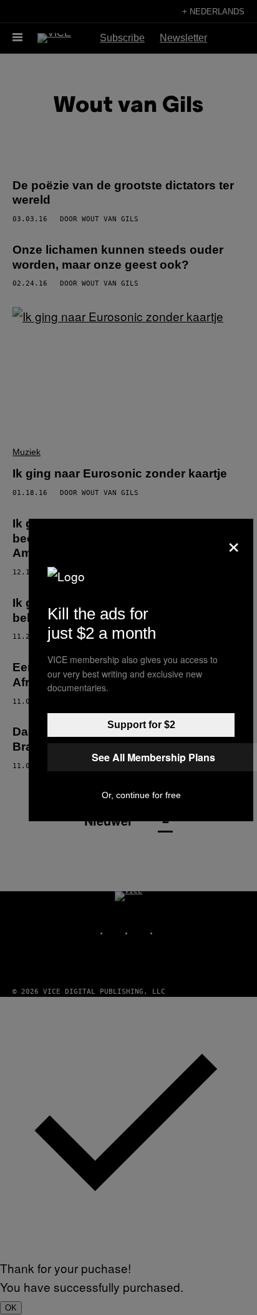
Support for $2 (141, 724)
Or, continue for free (141, 795)
